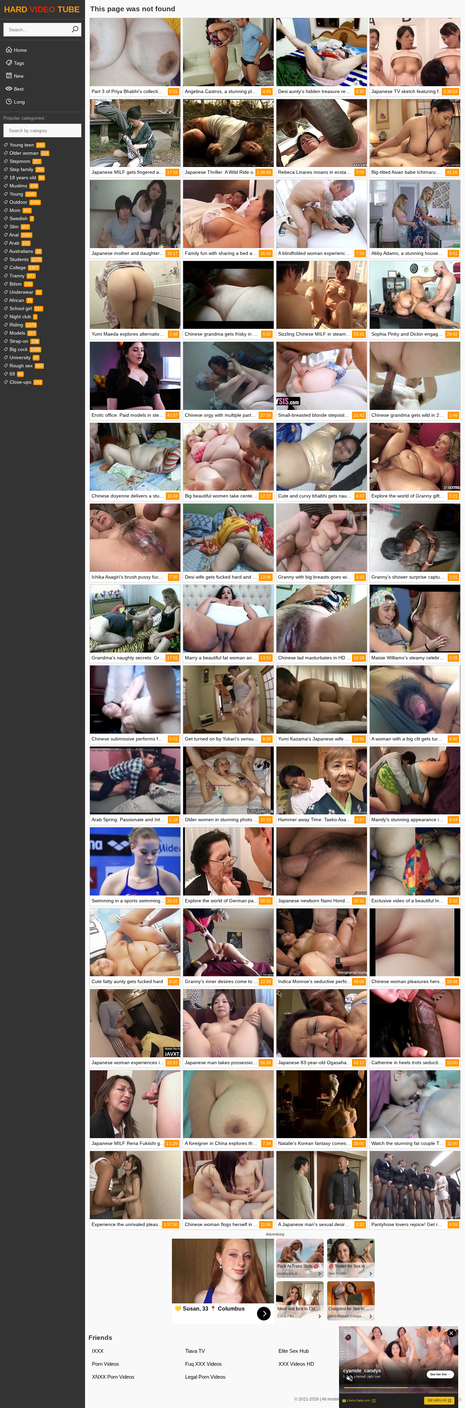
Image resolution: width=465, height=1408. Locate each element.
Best (18, 89)
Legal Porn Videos (205, 1377)
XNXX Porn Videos (113, 1377)
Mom (19, 210)
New (18, 76)
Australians (24, 251)
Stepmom (24, 161)
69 (15, 374)
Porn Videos (105, 1364)
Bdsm (20, 284)
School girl (25, 308)
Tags (18, 63)
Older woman (28, 153)
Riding (22, 324)
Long (19, 102)
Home (20, 50)
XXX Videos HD (296, 1364)
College (23, 267)
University (23, 357)
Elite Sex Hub (293, 1351)
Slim (18, 226)
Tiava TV (195, 1351)
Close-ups (25, 382)
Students (24, 259)
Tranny (21, 275)
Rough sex (25, 365)
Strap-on (23, 341)
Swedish (20, 218)
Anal (19, 235)
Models (21, 333)
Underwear (24, 292)
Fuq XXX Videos (203, 1364)
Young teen (26, 145)
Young (22, 194)
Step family (26, 169)
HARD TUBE (42, 9)
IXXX (97, 1351)
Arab (19, 243)
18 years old (26, 177)
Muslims (22, 185)
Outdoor (24, 202)
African (20, 300)
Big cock (24, 349)
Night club (22, 316)
